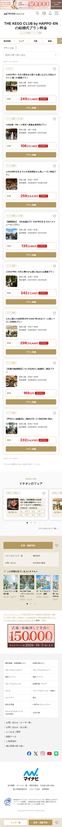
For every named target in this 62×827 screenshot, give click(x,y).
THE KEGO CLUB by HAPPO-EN (20, 620)
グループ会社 (34, 789)
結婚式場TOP (28, 614)
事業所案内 (33, 785)
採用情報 (45, 789)
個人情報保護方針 (20, 789)
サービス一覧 (22, 785)
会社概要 (11, 785)
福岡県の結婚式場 (43, 614)
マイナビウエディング (12, 614)
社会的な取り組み (47, 785)
